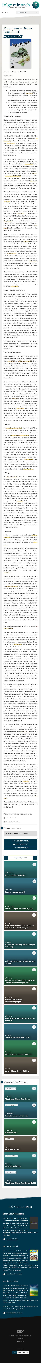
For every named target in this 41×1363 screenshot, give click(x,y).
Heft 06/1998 (21, 858)
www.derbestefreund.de (14, 1274)
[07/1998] (35, 858)
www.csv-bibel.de (12, 1239)
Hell (19, 1352)
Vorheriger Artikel (21, 841)
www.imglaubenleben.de (14, 1313)
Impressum (20, 1338)
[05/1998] (6, 858)
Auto (14, 1352)
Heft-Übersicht (21, 844)
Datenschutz (20, 1341)
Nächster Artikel (20, 848)
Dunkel (25, 1352)
